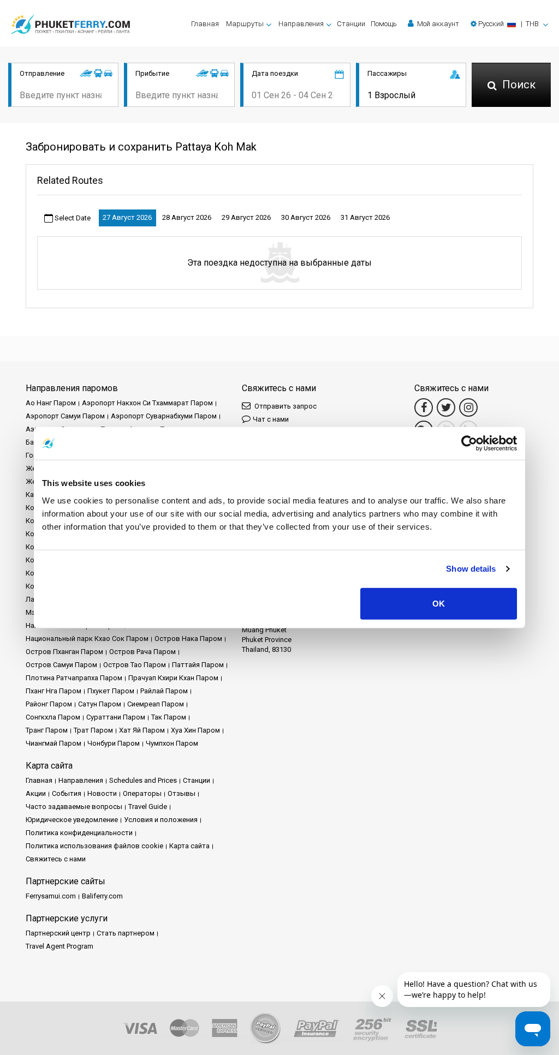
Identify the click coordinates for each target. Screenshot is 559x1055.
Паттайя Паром (198, 665)
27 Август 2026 (127, 217)
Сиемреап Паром (155, 704)
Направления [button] (301, 24)
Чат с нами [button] (271, 419)
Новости (102, 793)
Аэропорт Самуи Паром (65, 416)
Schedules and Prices (143, 780)
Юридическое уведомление (72, 820)
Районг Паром (49, 704)
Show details (471, 568)
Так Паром (168, 717)
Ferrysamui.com (51, 896)
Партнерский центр (58, 933)
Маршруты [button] (245, 24)
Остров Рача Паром (142, 652)
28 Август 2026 (186, 217)
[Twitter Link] (446, 407)
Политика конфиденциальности (79, 833)
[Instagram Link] (468, 407)
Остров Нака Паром (188, 638)
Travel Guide (147, 806)
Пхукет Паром (110, 691)
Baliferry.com (102, 896)
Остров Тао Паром (134, 665)
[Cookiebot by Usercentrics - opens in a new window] (469, 443)
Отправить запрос (285, 406)
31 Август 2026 (365, 217)
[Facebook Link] (423, 407)
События (66, 793)
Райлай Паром (164, 691)
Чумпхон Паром (172, 743)
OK (438, 603)
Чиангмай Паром (53, 743)
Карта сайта (189, 846)
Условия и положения (161, 820)
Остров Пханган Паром (64, 652)
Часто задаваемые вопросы (74, 806)
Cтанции (351, 24)
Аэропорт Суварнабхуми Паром (164, 416)
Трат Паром (93, 730)
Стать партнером (125, 933)
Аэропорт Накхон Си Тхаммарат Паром (147, 403)
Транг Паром (47, 730)
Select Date (72, 218)
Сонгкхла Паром (53, 717)
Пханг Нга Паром (53, 691)
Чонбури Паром (113, 743)
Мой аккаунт (437, 24)
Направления (80, 780)
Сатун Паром (99, 704)
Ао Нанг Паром (51, 403)
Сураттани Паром (115, 717)
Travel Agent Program (59, 946)
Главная (205, 24)
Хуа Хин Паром (195, 730)
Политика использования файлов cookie (94, 846)
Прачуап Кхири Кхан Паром (173, 678)
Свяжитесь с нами (56, 859)
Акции (36, 793)
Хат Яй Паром (142, 730)
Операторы (142, 793)
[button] (509, 24)
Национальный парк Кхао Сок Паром (87, 638)
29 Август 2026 (246, 217)
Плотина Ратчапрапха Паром (74, 678)
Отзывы (181, 793)
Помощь (384, 24)
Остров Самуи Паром (61, 665)
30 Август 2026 (305, 217)
